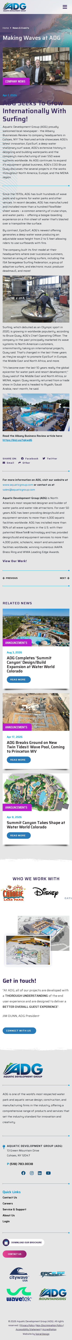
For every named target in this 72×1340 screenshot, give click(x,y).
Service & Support (14, 1209)
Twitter (51, 458)
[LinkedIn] (40, 1173)
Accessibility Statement (28, 1329)
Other (26, 463)
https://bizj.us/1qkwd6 (17, 440)
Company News (15, 81)
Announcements (16, 642)
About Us (9, 1215)
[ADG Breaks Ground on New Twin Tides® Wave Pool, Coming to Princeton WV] (36, 712)
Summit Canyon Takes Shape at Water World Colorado (36, 825)
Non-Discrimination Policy (49, 1325)
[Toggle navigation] (64, 7)
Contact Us (10, 1197)
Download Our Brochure (26, 1242)
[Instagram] (32, 1173)
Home (6, 28)
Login (6, 1221)
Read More (18, 679)
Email (10, 463)
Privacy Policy (27, 1325)
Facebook (31, 458)
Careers (8, 1203)
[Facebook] (23, 1173)
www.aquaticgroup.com (18, 485)
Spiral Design (42, 1334)
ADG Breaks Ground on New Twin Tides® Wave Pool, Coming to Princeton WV (36, 747)
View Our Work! (15, 561)
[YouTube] (48, 1173)
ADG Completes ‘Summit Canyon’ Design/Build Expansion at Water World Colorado (31, 664)
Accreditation (49, 1329)
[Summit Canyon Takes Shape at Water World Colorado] (36, 792)
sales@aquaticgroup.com (19, 489)
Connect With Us (18, 1031)
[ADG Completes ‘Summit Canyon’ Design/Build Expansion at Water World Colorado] (36, 627)
